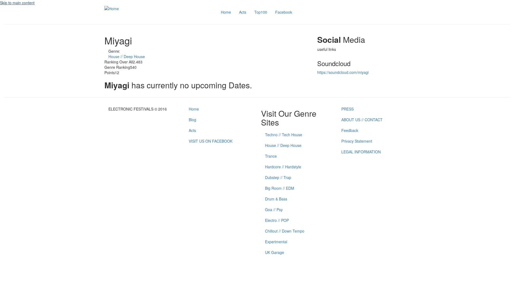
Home (226, 12)
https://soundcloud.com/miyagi (343, 72)
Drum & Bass (276, 198)
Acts (242, 12)
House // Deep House (126, 56)
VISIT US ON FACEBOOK (210, 141)
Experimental (276, 241)
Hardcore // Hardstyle (283, 166)
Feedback (349, 130)
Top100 (260, 12)
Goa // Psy (274, 209)
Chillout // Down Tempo (284, 231)
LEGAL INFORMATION (361, 151)
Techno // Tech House (283, 134)
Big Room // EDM (279, 188)
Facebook (283, 12)
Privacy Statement (356, 141)
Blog (192, 119)
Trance (271, 156)
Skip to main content (17, 2)
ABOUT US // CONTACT (362, 119)
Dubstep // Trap (278, 177)
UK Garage (274, 252)
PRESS (347, 109)
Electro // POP (277, 220)
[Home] (111, 8)
